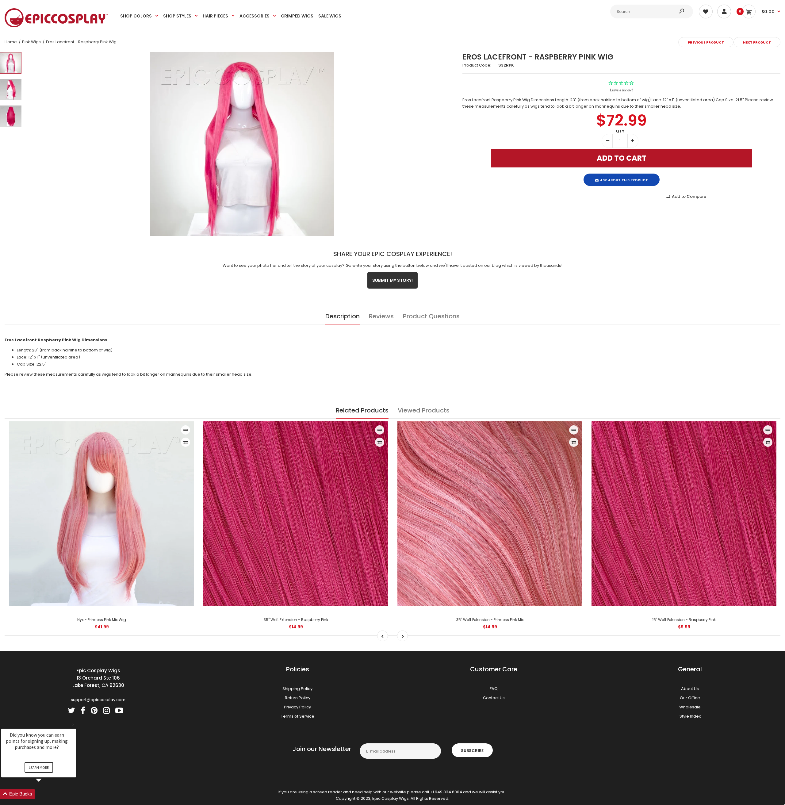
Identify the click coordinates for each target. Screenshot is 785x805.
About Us (690, 689)
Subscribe (472, 750)
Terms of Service (297, 716)
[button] (46, 794)
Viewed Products (424, 410)
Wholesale (690, 707)
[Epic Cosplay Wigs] (56, 26)
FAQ (494, 689)
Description (342, 316)
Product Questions (431, 316)
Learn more (39, 767)
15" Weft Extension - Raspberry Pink (684, 619)
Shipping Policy (297, 689)
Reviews (381, 316)
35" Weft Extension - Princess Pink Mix (490, 619)
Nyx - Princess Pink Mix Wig (101, 619)
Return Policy (297, 698)
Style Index (690, 716)
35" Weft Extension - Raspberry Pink (296, 619)
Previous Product (706, 42)
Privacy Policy (297, 707)
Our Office (690, 698)
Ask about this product (624, 174)
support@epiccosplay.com (98, 700)
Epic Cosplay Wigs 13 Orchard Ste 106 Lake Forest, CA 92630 (98, 677)
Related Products (362, 410)
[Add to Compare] (185, 442)
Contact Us (494, 698)
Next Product (757, 42)
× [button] (73, 724)
